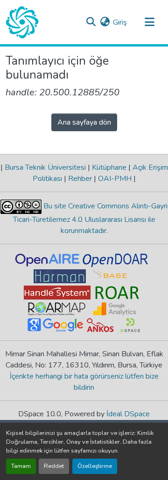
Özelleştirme (94, 466)
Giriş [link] (120, 22)
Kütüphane (109, 167)
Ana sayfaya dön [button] (84, 122)
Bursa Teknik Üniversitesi (45, 167)
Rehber (80, 178)
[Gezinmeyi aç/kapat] (149, 22)
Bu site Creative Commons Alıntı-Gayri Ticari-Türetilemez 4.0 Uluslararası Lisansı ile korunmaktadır (90, 218)
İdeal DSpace (128, 414)
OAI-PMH (114, 178)
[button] (22, 22)
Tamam (21, 466)
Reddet (54, 466)
